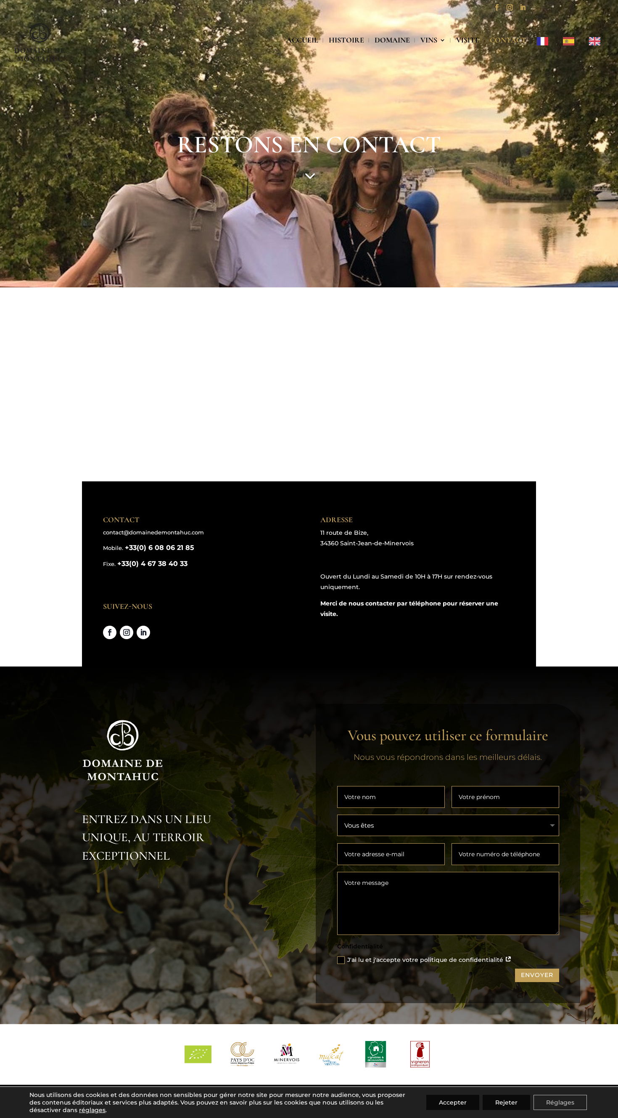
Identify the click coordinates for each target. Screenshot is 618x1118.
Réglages (560, 1102)
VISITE (467, 41)
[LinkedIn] (523, 10)
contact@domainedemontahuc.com (153, 532)
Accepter (453, 1102)
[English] (597, 52)
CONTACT (508, 41)
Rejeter (506, 1102)
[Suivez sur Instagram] (126, 632)
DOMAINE (392, 41)
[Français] (544, 52)
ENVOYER (537, 975)
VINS (428, 41)
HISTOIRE (346, 41)
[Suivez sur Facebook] (109, 632)
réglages (92, 1110)
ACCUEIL (302, 41)
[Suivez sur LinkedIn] (143, 632)
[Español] (570, 52)
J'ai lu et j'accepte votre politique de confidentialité (426, 960)
